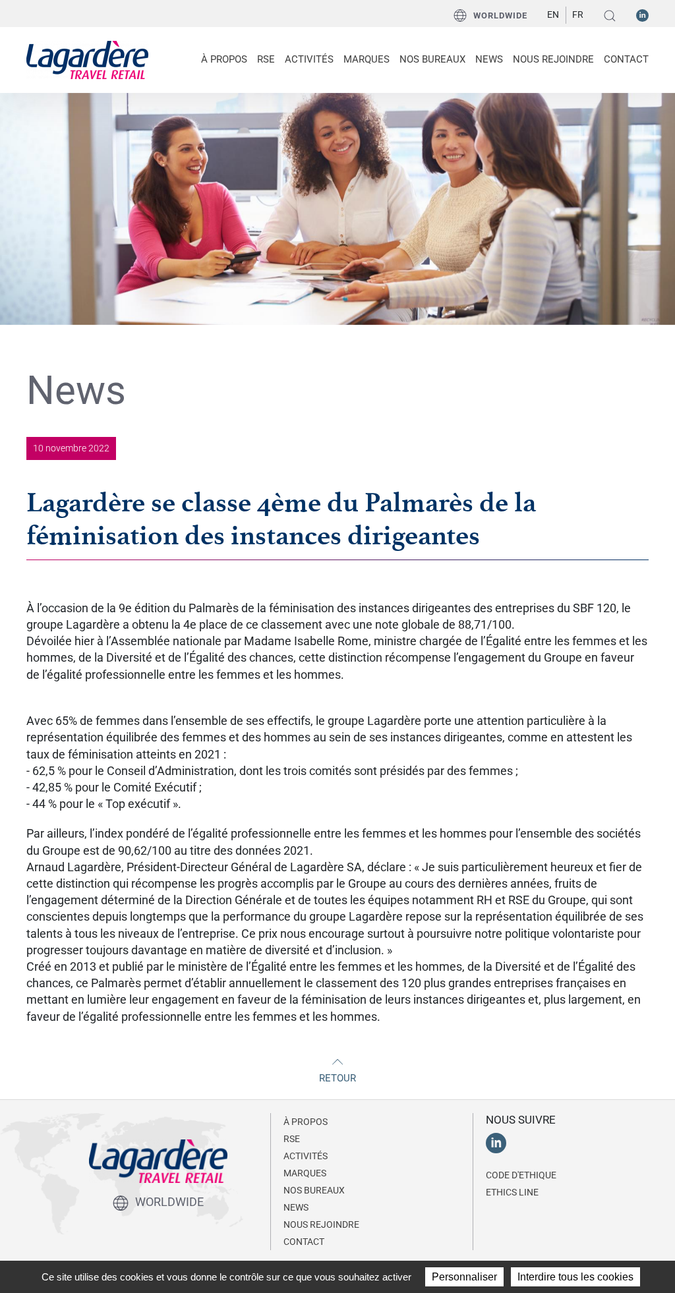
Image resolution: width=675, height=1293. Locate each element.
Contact (626, 59)
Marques (366, 59)
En (553, 14)
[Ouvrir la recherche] (609, 15)
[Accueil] (87, 58)
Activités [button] (309, 59)
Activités (305, 1156)
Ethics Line (512, 1192)
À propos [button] (224, 59)
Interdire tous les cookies (575, 1276)
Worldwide (500, 15)
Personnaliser (464, 1276)
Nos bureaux (432, 59)
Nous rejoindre (321, 1224)
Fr (577, 14)
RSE (291, 1139)
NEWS (489, 59)
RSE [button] (266, 59)
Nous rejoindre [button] (553, 59)
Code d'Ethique (521, 1175)
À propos (305, 1121)
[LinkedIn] (642, 14)
